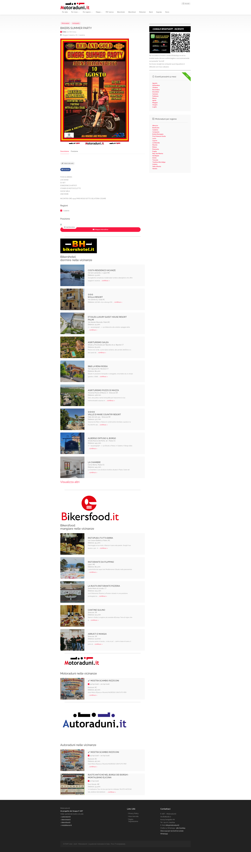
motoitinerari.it (66, 825)
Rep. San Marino (157, 153)
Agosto (154, 83)
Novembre (156, 89)
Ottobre (155, 87)
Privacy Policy (133, 813)
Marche (154, 145)
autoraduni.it (65, 817)
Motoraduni (65, 23)
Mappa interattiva (101, 229)
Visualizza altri (70, 482)
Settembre (156, 85)
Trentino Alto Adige (158, 162)
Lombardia (156, 143)
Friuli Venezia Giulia (159, 136)
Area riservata (133, 816)
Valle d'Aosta (156, 166)
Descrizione (64, 151)
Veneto (154, 168)
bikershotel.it (65, 820)
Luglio (154, 107)
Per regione (87, 12)
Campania (155, 132)
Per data (65, 12)
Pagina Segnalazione (133, 820)
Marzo (154, 98)
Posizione (74, 151)
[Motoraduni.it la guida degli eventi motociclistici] (75, 6)
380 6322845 (180, 828)
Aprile (154, 100)
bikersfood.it (65, 822)
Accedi (186, 4)
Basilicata (155, 127)
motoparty (76, 23)
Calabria (66, 211)
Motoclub (142, 12)
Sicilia (154, 158)
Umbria (154, 164)
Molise (154, 147)
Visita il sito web (68, 163)
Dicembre (155, 92)
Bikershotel (121, 12)
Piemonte (155, 149)
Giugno (154, 105)
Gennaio (155, 94)
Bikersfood (132, 12)
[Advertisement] (170, 190)
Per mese (74, 12)
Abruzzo (155, 125)
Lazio (154, 138)
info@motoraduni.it (172, 825)
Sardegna (155, 155)
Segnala (159, 12)
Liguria (154, 140)
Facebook (66, 169)
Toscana (155, 160)
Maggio (155, 102)
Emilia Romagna (157, 134)
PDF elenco (110, 12)
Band (151, 12)
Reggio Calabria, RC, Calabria (73, 35)
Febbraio (155, 96)
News (167, 12)
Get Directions (70, 227)
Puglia (154, 151)
